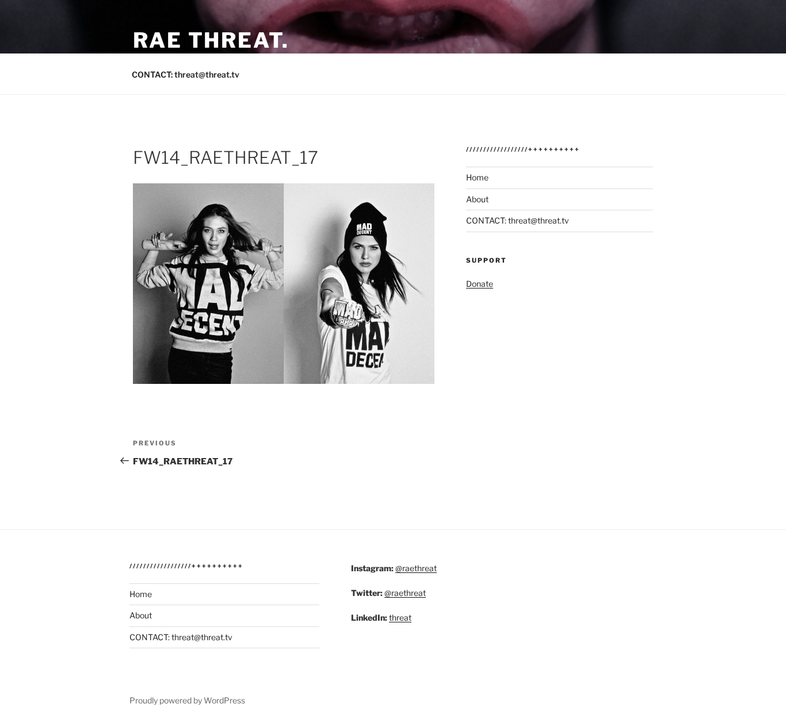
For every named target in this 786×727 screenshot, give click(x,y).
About (477, 199)
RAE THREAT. (211, 40)
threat (400, 617)
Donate (479, 284)
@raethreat (416, 568)
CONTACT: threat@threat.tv (185, 74)
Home (477, 177)
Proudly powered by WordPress (187, 700)
